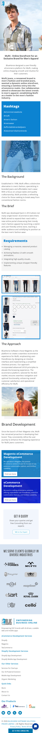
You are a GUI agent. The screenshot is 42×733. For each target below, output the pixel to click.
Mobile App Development (11, 675)
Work (4, 688)
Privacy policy (15, 726)
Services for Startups (10, 668)
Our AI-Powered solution (11, 672)
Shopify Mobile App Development (14, 659)
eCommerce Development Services (17, 636)
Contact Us (6, 695)
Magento (5, 644)
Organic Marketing (9, 679)
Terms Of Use (27, 726)
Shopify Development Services (15, 651)
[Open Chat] (35, 726)
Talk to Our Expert (21, 532)
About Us (5, 692)
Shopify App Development (12, 655)
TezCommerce (7, 647)
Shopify (4, 640)
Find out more (10, 474)
